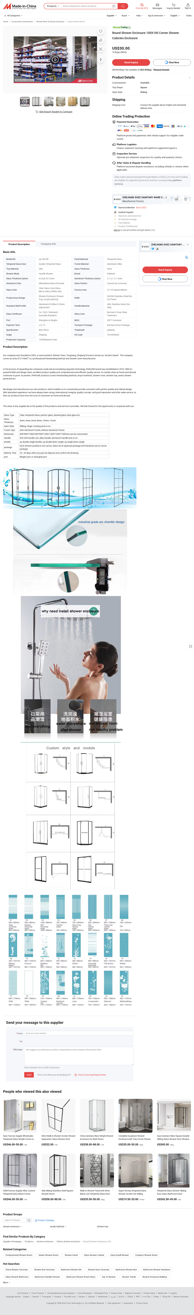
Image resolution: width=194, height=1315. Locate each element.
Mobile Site (162, 1293)
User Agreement (113, 1303)
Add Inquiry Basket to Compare (55, 111)
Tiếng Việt (166, 1296)
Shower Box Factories (44, 1269)
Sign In (117, 230)
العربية (113, 1296)
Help (138, 15)
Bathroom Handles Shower (47, 1276)
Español (35, 1296)
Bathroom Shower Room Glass (80, 1276)
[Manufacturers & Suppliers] (19, 6)
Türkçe (156, 1296)
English (26, 1296)
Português (46, 1296)
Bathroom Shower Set (71, 1269)
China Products (37, 1293)
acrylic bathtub (57, 1226)
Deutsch (91, 1296)
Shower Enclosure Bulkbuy (154, 1276)
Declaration (128, 1303)
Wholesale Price (101, 1293)
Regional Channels (132, 1293)
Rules (189, 15)
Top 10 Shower (109, 1276)
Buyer (124, 15)
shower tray (102, 1226)
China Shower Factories (16, 1269)
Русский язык (70, 1296)
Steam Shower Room (48, 1255)
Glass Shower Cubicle (94, 1255)
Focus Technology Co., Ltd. (77, 1303)
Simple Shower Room (76, 21)
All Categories (13, 15)
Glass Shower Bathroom (16, 1276)
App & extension (155, 15)
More (5, 1282)
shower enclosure (11, 1226)
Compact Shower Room (146, 1255)
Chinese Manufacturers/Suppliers (61, 1293)
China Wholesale (85, 1293)
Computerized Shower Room (18, 1255)
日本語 (130, 1296)
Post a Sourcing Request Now (90, 1074)
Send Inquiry (131, 62)
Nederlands (102, 1296)
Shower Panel (71, 1255)
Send (29, 1074)
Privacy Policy (142, 1303)
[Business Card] (186, 257)
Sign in (188, 8)
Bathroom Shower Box (126, 1269)
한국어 (121, 1296)
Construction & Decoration (22, 21)
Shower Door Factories (98, 1269)
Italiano (82, 1296)
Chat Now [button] (174, 62)
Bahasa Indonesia (181, 1296)
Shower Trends (129, 1276)
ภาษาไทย (146, 1296)
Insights (173, 1293)
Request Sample (161, 69)
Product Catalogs (45, 1220)
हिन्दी (137, 1296)
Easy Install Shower (119, 1255)
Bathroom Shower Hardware (156, 1269)
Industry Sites (116, 1293)
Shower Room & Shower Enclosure (50, 21)
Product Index (149, 1293)
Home (5, 21)
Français (57, 1296)
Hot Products (22, 1293)
